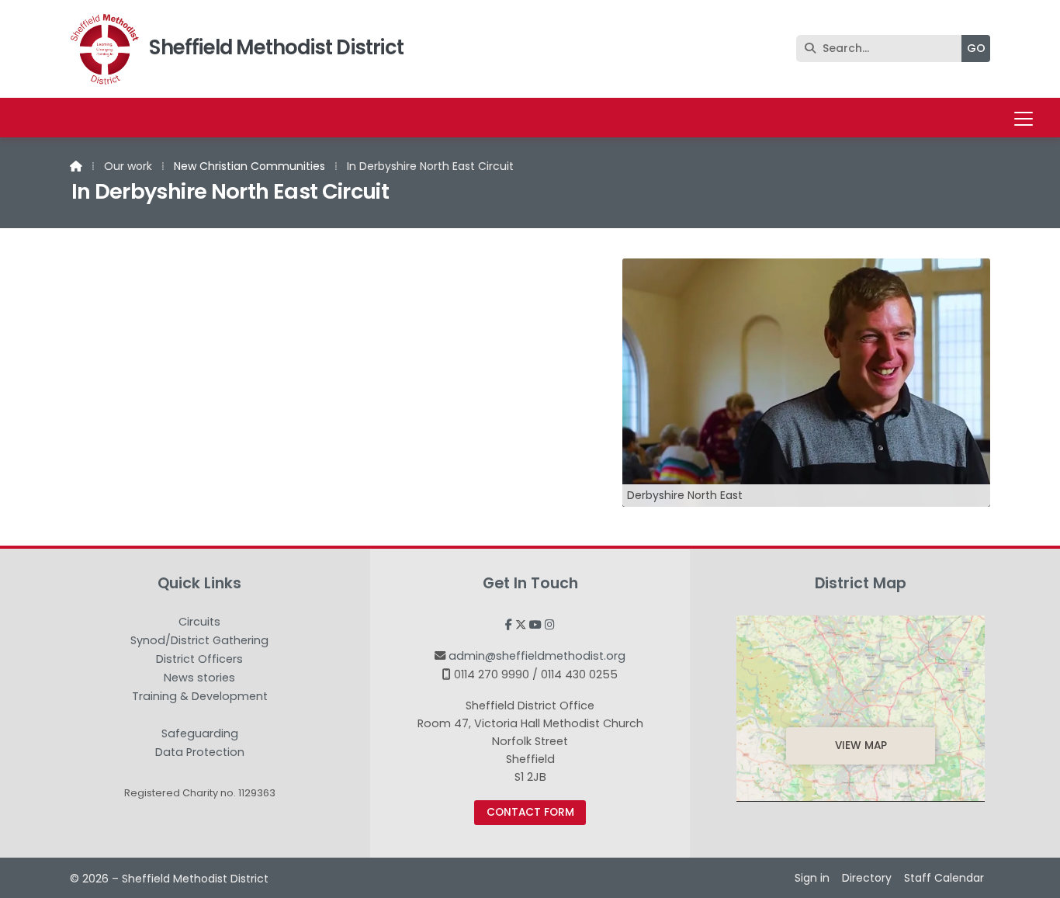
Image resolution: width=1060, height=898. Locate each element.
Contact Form (530, 812)
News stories (199, 678)
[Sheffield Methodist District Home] (105, 49)
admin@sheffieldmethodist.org (537, 656)
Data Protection (199, 752)
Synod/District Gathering (199, 641)
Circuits (199, 622)
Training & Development (200, 697)
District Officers (199, 660)
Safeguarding (199, 734)
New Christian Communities (249, 166)
